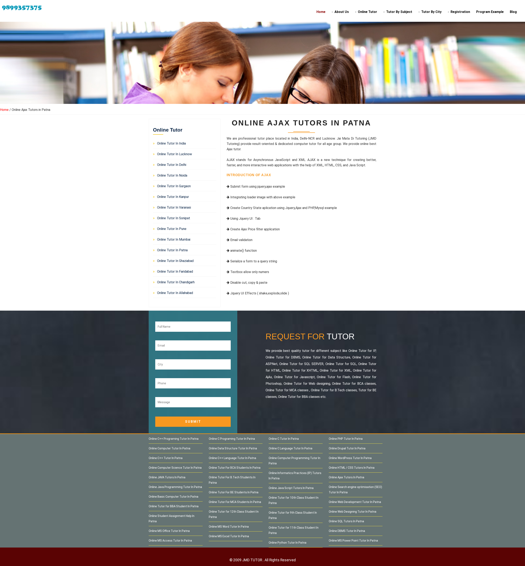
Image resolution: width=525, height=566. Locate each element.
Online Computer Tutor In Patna (169, 448)
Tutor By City (431, 12)
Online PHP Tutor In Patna (346, 438)
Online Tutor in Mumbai (173, 239)
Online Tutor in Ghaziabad (175, 261)
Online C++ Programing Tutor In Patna (174, 438)
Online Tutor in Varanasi (174, 207)
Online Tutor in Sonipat (173, 218)
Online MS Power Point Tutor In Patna (353, 540)
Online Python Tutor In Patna (287, 542)
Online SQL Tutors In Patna (346, 521)
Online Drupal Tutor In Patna (347, 448)
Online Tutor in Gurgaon (174, 186)
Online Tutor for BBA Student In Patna (174, 506)
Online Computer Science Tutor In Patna (175, 467)
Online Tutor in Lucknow (174, 154)
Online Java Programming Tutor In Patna (175, 487)
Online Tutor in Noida (172, 175)
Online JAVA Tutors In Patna (167, 477)
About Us (341, 12)
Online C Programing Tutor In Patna (232, 438)
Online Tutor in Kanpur (173, 197)
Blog (513, 12)
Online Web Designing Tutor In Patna (352, 511)
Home (320, 12)
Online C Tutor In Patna (284, 438)
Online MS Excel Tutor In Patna (229, 536)
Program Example (490, 12)
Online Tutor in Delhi (171, 165)
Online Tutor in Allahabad (175, 293)
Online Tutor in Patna (172, 250)
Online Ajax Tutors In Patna (346, 477)
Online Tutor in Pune (171, 229)
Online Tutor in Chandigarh (176, 282)
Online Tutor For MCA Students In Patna (235, 502)
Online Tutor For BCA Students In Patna (234, 467)
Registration (460, 12)
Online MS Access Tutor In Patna (170, 540)
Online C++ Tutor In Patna (166, 458)
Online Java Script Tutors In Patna (291, 488)
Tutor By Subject (399, 12)
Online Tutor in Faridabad (175, 271)
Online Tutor (367, 12)
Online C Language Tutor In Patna (290, 448)
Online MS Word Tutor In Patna (229, 526)
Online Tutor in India (171, 143)
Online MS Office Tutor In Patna (169, 531)
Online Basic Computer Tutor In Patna (173, 496)
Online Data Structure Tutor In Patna (233, 448)
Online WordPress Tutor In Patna (350, 458)
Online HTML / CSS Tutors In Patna (351, 467)
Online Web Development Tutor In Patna (355, 502)
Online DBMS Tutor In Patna (347, 531)
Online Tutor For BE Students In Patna (233, 492)
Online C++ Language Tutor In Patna (232, 458)
